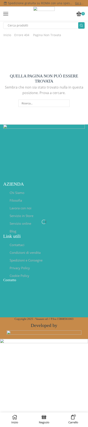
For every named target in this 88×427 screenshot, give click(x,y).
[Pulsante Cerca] (81, 25)
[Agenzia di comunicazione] (44, 334)
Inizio (7, 35)
